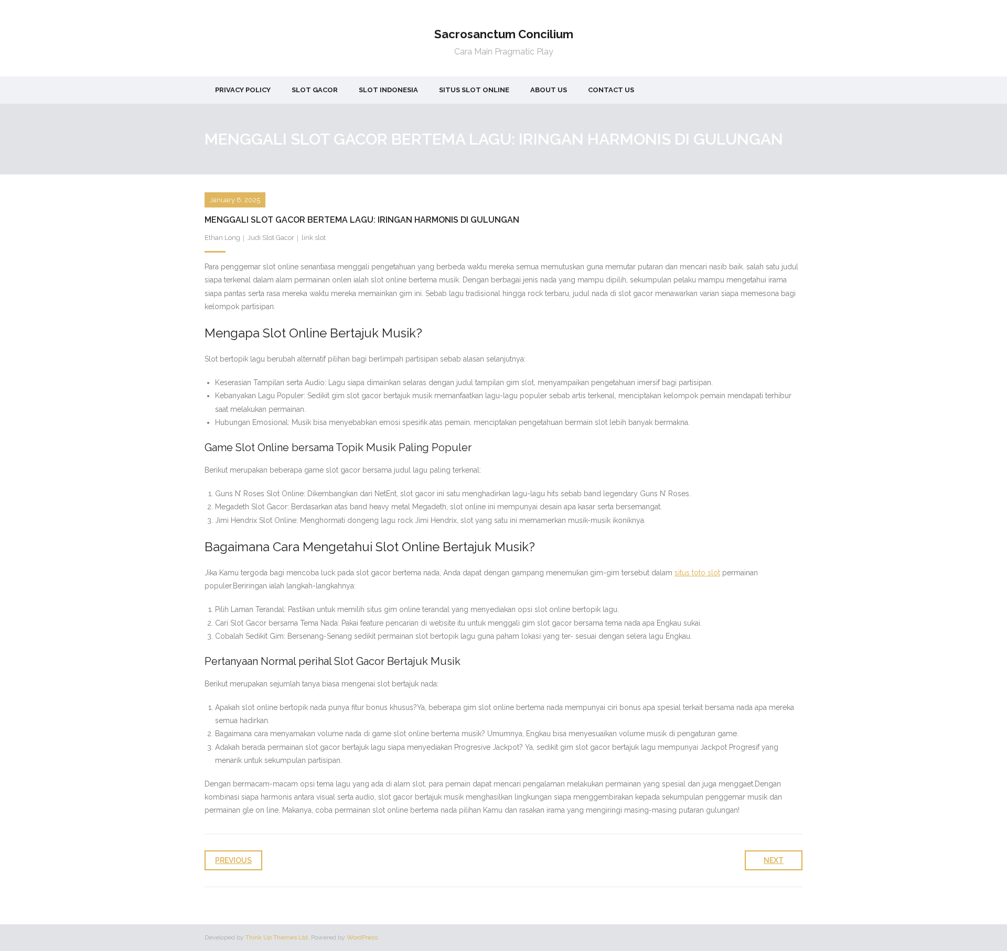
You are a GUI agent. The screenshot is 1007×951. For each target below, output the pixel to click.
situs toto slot (697, 573)
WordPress (362, 937)
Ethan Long (222, 238)
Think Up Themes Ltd (276, 937)
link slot (314, 238)
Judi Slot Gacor (271, 238)
